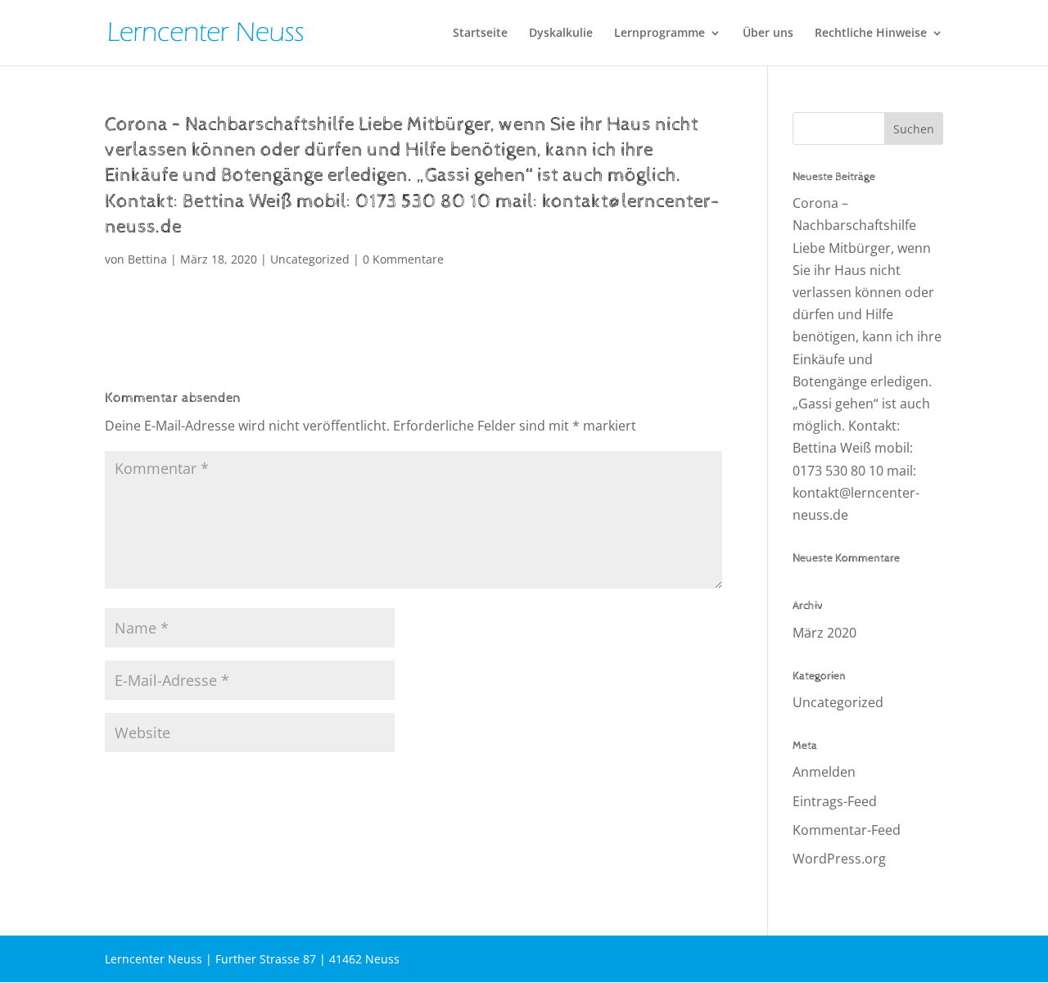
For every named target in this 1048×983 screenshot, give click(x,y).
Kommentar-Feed (847, 830)
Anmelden (824, 772)
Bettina (147, 259)
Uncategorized (310, 259)
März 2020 (824, 633)
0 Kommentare (403, 259)
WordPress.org (839, 859)
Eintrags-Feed (835, 801)
